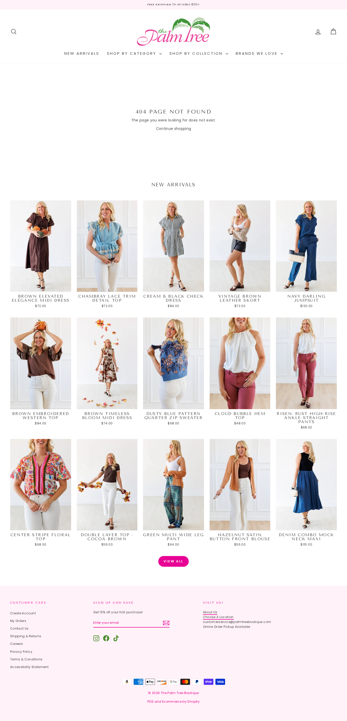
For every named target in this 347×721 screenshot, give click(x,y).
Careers (16, 644)
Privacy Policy (21, 651)
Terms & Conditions (26, 659)
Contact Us (19, 628)
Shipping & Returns (25, 636)
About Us (210, 612)
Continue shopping (173, 128)
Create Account (23, 613)
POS (150, 701)
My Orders (18, 621)
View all (173, 561)
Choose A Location (218, 617)
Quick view (40, 286)
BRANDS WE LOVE (257, 53)
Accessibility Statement (29, 667)
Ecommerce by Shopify (181, 701)
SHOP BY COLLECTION (196, 53)
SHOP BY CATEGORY (132, 53)
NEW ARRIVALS (81, 53)
